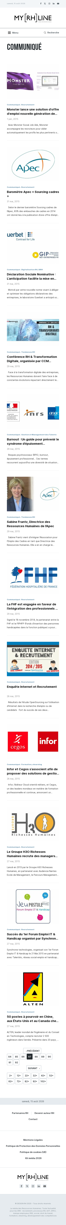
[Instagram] (49, 3)
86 (23, 1056)
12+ (19, 1075)
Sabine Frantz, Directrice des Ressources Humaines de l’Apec (30, 524)
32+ (35, 1075)
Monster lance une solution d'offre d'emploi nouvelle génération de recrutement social (33, 112)
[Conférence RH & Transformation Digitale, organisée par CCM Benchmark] (33, 329)
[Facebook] (40, 3)
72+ (19, 1081)
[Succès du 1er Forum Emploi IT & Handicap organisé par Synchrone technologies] (33, 906)
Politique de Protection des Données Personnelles (33, 1146)
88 (36, 1056)
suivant (33, 1068)
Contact (33, 1119)
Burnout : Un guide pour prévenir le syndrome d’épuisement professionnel (33, 442)
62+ (10, 1081)
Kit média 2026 (33, 1158)
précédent (33, 1051)
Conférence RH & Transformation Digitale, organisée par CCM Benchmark (32, 359)
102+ (43, 1081)
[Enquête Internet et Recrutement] (33, 659)
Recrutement (27, 105)
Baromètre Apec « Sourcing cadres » (33, 194)
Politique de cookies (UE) (33, 1152)
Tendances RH (28, 352)
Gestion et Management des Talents (38, 435)
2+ (10, 1075)
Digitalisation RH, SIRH (32, 270)
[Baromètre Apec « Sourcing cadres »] (33, 164)
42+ (43, 1075)
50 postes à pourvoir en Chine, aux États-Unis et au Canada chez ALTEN (32, 1019)
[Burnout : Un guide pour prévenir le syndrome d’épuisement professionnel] (33, 411)
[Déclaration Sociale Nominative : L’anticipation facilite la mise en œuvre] (33, 246)
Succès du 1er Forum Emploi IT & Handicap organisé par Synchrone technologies (32, 936)
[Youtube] (58, 3)
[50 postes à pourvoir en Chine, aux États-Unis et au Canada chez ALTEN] (33, 989)
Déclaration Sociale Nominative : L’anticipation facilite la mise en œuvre (31, 276)
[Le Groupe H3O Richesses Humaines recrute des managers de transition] (33, 824)
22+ (27, 1075)
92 (16, 1062)
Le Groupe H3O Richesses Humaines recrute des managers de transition (31, 854)
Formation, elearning (31, 764)
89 (42, 1056)
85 (16, 1056)
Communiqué (13, 105)
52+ (51, 1075)
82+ (27, 1081)
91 (10, 1062)
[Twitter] (45, 3)
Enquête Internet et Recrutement (32, 687)
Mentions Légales (33, 1140)
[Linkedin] (53, 3)
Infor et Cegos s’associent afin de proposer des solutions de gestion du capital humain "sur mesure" (33, 771)
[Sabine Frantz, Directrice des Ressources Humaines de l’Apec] (33, 494)
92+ (35, 1081)
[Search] (51, 32)
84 (9, 1056)
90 (49, 1056)
